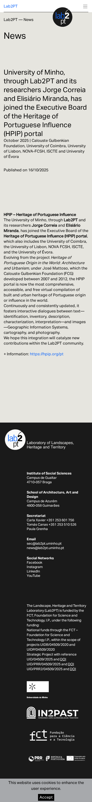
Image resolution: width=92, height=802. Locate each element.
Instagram (35, 567)
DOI (63, 659)
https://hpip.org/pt (47, 354)
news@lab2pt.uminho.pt (45, 548)
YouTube (33, 575)
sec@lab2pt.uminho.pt (44, 543)
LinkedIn (33, 571)
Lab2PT (11, 6)
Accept (46, 797)
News (28, 19)
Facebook (34, 562)
